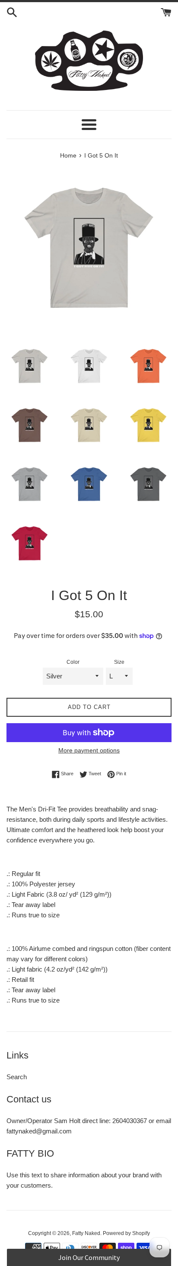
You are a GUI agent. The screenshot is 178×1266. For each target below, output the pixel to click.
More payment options (89, 750)
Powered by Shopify (126, 1233)
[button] (89, 1257)
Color (73, 662)
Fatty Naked (86, 1233)
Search (16, 1076)
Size (119, 662)
